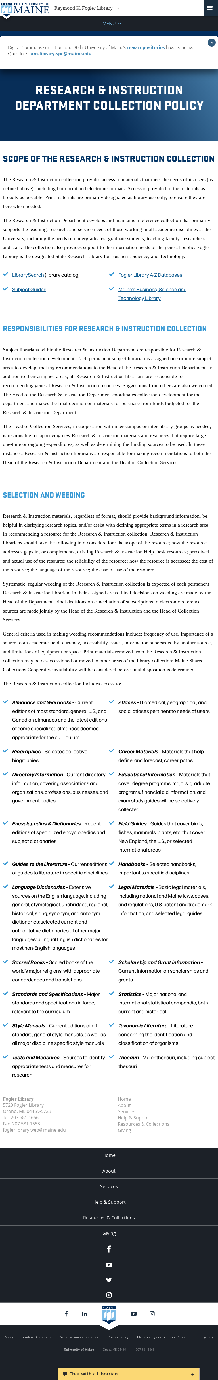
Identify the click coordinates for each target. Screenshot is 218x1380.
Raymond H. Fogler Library (83, 8)
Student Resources (36, 1337)
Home (124, 1099)
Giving (124, 1130)
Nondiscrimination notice (79, 1337)
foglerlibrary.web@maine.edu (34, 1130)
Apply (9, 1337)
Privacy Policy (118, 1337)
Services (126, 1111)
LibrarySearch (28, 274)
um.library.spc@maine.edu (61, 54)
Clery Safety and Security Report (162, 1337)
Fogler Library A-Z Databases (150, 274)
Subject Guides (29, 289)
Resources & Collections (143, 1124)
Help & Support (134, 1118)
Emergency (204, 1337)
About (124, 1105)
